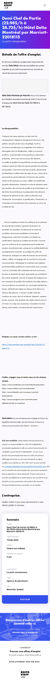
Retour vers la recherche (25, 632)
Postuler (25, 599)
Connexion (25, 647)
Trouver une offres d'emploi (25, 651)
